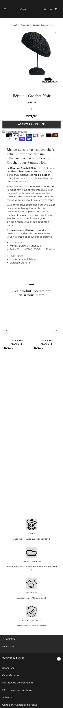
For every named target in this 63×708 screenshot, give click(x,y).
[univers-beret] (24, 9)
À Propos (7, 697)
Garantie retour (11, 675)
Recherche (8, 667)
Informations (13, 658)
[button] (7, 330)
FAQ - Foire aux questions (17, 690)
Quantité (31, 102)
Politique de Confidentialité (17, 682)
